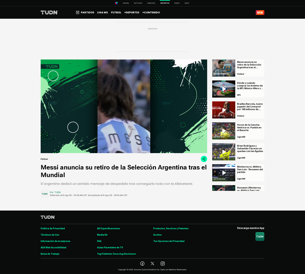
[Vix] (260, 12)
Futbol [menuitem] (116, 12)
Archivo (157, 235)
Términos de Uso (50, 235)
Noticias (138, 3)
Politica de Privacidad (53, 228)
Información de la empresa (55, 241)
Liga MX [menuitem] (102, 12)
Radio (177, 3)
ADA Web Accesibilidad (53, 247)
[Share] (204, 159)
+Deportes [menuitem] (131, 12)
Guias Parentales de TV (110, 247)
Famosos (151, 3)
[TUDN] (49, 12)
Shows (126, 3)
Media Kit (102, 235)
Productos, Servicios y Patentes (171, 228)
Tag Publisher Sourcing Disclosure (116, 254)
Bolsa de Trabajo (50, 254)
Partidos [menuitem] (87, 12)
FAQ (99, 241)
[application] (124, 106)
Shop (187, 3)
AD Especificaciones (108, 228)
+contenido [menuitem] (151, 12)
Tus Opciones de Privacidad (168, 241)
